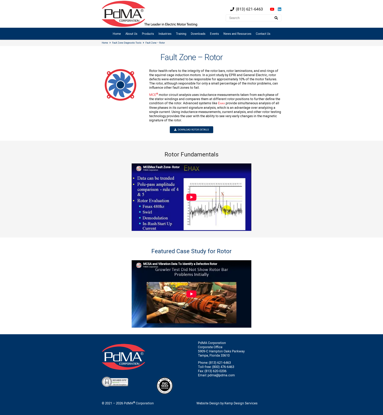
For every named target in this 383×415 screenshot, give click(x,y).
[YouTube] (272, 9)
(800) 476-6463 (223, 367)
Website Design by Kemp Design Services (226, 403)
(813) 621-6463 (220, 363)
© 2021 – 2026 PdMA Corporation (128, 403)
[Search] (276, 18)
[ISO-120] (170, 386)
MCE (153, 95)
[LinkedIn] (279, 9)
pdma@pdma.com (221, 375)
